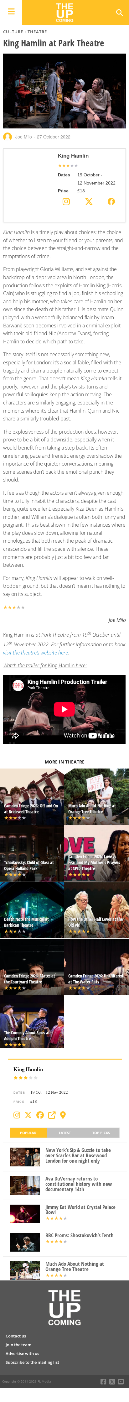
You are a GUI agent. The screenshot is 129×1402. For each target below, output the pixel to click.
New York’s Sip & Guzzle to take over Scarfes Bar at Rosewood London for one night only (78, 1155)
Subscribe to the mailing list (32, 1362)
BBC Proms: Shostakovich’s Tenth (79, 1235)
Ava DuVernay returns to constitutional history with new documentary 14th (78, 1184)
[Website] (52, 1115)
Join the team (18, 1344)
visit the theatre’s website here (35, 652)
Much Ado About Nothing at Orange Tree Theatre (74, 1266)
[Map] (63, 1115)
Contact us (16, 1336)
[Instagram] (16, 1115)
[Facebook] (40, 1115)
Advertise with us (22, 1353)
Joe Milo (23, 136)
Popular (28, 1132)
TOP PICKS (101, 1132)
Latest (65, 1132)
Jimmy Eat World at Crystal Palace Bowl (80, 1210)
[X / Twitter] (28, 1115)
